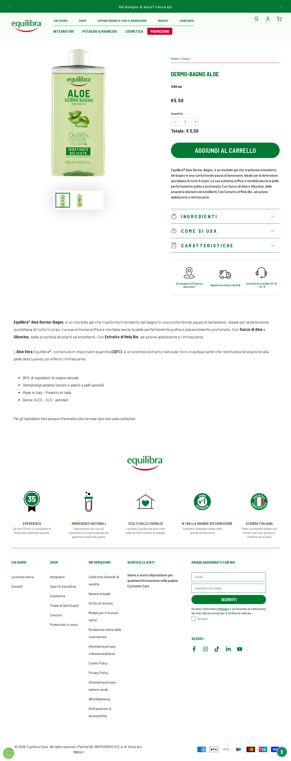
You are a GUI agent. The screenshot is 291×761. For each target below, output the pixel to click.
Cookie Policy (98, 663)
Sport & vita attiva (63, 586)
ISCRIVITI (228, 599)
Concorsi (56, 615)
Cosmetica (57, 596)
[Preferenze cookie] (8, 753)
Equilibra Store (37, 746)
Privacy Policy (98, 672)
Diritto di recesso (101, 603)
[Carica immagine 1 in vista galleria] (62, 200)
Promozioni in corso (64, 624)
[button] (256, 19)
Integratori (57, 577)
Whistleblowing (99, 699)
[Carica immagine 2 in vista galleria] (79, 200)
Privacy (223, 609)
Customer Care (138, 586)
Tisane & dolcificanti (64, 605)
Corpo (185, 58)
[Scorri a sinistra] (10, 6)
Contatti (17, 586)
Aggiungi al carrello (225, 150)
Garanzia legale (99, 593)
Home (174, 58)
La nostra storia (22, 577)
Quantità (177, 113)
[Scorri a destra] (281, 6)
